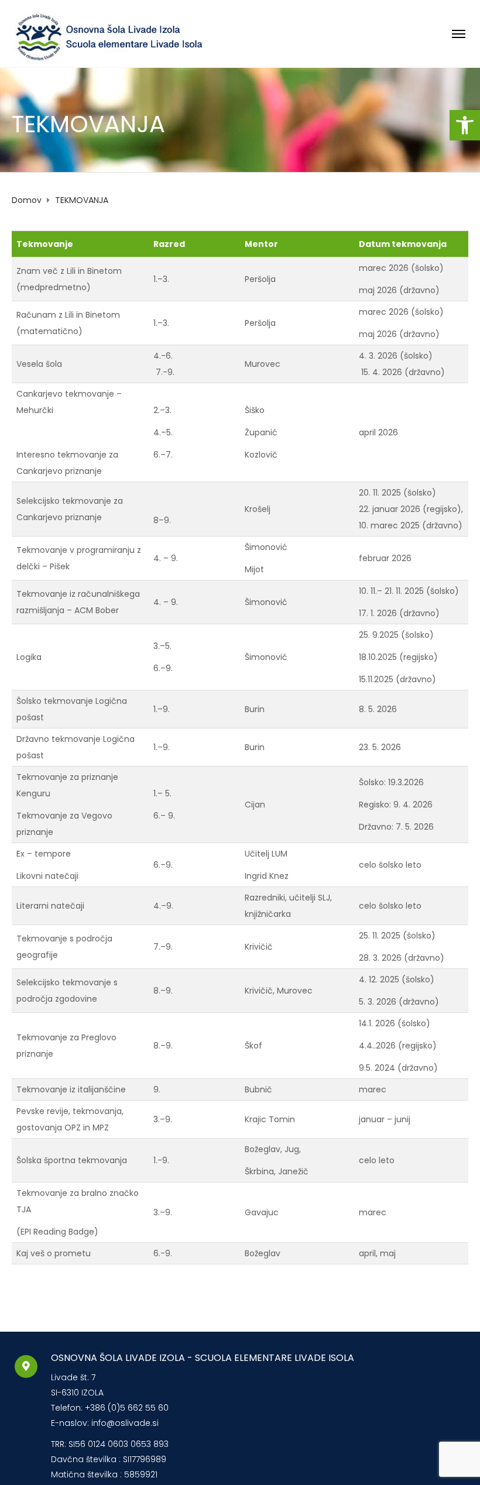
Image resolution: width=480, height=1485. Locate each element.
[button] (465, 125)
